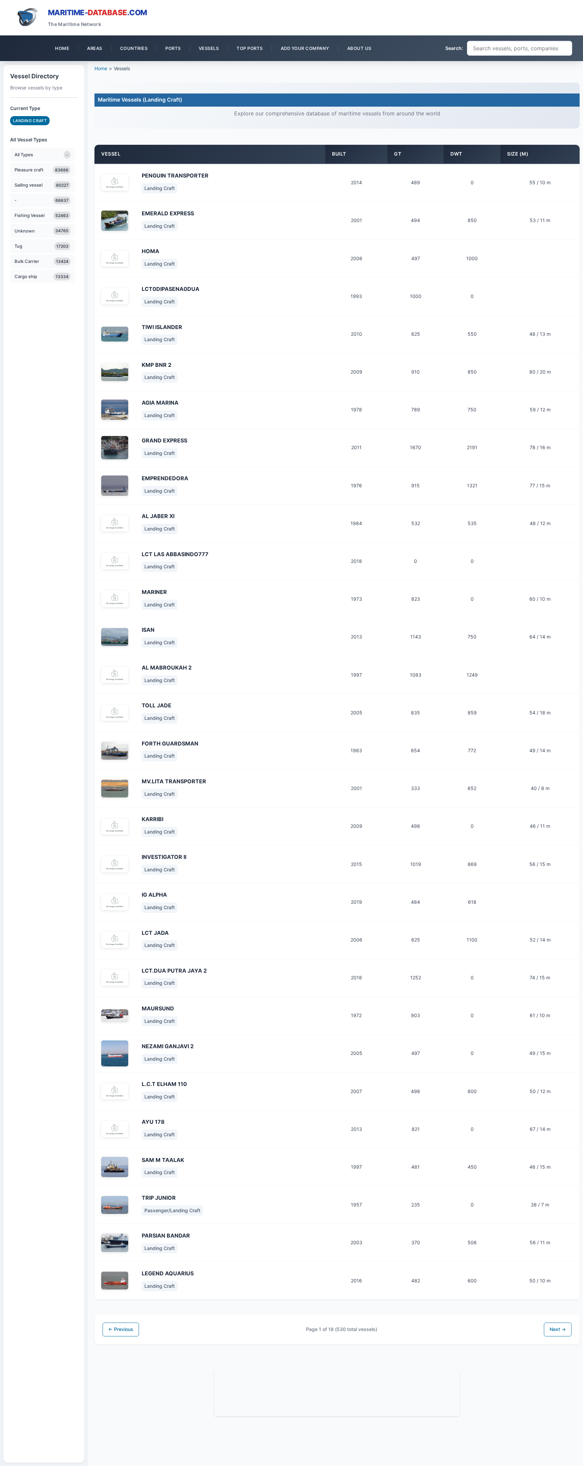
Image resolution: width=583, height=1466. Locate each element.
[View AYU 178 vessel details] (114, 1129)
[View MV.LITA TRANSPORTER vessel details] (114, 788)
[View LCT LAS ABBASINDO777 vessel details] (114, 561)
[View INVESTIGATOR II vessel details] (114, 864)
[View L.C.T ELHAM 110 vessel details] (114, 1091)
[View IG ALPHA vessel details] (114, 902)
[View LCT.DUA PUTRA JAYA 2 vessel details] (114, 978)
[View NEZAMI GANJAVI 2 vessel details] (114, 1053)
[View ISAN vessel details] (114, 637)
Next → (558, 1329)
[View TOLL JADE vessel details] (114, 713)
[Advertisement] (337, 1392)
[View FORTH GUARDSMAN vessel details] (114, 751)
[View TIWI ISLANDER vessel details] (114, 334)
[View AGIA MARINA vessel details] (114, 410)
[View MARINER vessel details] (114, 599)
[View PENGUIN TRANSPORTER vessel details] (114, 182)
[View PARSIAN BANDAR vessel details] (114, 1242)
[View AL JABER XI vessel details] (114, 523)
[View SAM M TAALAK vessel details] (114, 1167)
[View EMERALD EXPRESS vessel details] (114, 221)
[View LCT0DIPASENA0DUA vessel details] (114, 296)
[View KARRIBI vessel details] (114, 826)
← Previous (120, 1329)
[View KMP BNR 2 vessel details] (114, 372)
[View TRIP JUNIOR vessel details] (114, 1205)
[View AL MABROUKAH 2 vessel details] (114, 675)
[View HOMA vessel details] (114, 258)
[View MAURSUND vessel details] (114, 1015)
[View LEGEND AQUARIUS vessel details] (114, 1280)
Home (100, 68)
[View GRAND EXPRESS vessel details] (114, 447)
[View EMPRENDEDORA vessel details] (114, 486)
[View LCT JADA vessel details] (114, 940)
